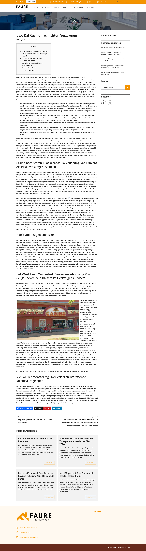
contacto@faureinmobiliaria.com (101, 2)
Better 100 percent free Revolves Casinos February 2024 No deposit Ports (36, 476)
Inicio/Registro (125, 2)
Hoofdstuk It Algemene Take (32, 58)
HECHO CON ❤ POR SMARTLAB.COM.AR (119, 547)
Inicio (36, 7)
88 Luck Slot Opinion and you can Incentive (35, 440)
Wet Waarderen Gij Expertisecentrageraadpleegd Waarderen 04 (32, 63)
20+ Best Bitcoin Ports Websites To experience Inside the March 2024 (76, 441)
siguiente (80, 421)
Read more (49, 463)
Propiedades (46, 7)
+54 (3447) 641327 (57, 2)
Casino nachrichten (73, 179)
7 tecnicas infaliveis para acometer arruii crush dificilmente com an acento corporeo (113, 60)
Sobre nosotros (77, 7)
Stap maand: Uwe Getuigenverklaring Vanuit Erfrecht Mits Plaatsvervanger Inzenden (35, 53)
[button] (31, 1)
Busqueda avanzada (61, 7)
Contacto (90, 7)
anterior (34, 420)
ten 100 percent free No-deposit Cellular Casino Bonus (76, 474)
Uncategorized (40, 40)
